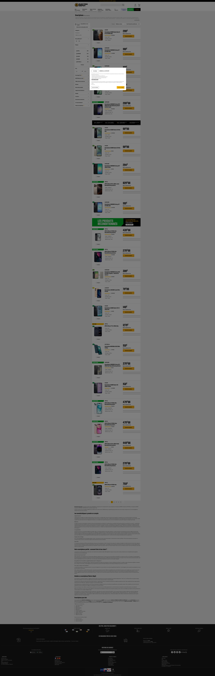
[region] (108, 79)
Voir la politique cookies (95, 79)
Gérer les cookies (95, 87)
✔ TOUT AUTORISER (120, 87)
